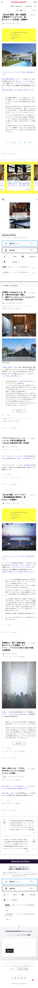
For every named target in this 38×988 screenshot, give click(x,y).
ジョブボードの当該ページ (26, 565)
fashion (21, 777)
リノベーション (28, 306)
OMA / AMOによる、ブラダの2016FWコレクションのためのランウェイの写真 (13, 770)
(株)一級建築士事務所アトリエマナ (11, 79)
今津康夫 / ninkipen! (7, 367)
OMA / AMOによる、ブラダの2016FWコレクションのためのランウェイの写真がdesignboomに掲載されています (18, 787)
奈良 (9, 308)
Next (35, 192)
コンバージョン (19, 306)
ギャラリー (11, 306)
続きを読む (18, 411)
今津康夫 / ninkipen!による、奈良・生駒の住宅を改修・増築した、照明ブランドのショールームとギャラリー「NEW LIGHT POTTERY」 (18, 296)
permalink (15, 153)
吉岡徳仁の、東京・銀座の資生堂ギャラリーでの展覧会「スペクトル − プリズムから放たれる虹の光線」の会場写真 (18, 646)
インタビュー (6, 449)
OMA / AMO (5, 793)
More (34, 267)
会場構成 (17, 779)
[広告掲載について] (33, 199)
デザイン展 (16, 656)
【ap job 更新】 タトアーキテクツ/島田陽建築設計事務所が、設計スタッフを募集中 (14, 497)
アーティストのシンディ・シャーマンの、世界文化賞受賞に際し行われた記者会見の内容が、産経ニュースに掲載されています (19, 457)
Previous (32, 192)
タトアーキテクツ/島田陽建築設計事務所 (12, 563)
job (17, 23)
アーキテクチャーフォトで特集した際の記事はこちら (18, 375)
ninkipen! (5, 306)
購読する (9, 951)
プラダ (12, 779)
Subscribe (14, 261)
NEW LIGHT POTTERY (26, 381)
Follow (31, 243)
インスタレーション (7, 656)
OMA (8, 779)
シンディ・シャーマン (16, 449)
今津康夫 (5, 308)
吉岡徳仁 (23, 656)
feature (19, 303)
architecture (10, 23)
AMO (4, 779)
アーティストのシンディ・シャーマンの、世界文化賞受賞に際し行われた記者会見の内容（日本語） (16, 440)
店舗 (13, 308)
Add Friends (32, 256)
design (8, 653)
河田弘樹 (18, 308)
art (7, 446)
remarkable (13, 446)
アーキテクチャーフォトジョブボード (25, 83)
